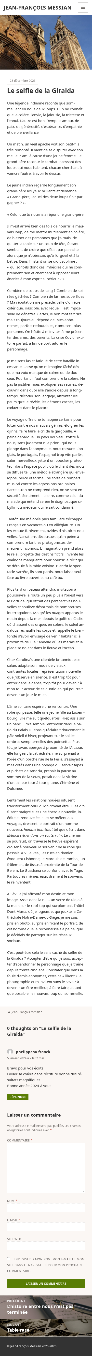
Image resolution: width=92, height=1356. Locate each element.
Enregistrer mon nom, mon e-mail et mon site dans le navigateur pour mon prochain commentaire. (45, 1265)
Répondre (18, 1097)
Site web (14, 1239)
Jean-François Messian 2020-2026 (33, 1346)
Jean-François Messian (27, 1012)
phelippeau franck (33, 1051)
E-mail (13, 1220)
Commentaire (19, 1140)
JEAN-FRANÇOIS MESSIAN (38, 7)
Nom (12, 1201)
